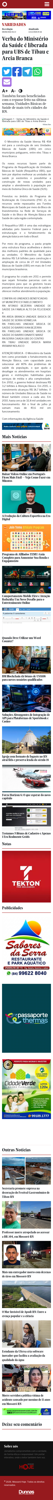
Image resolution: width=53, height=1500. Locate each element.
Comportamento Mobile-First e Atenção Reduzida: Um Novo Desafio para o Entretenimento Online (26, 599)
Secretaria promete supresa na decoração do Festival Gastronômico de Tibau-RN (26, 1192)
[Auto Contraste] (20, 90)
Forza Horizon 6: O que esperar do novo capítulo (26, 796)
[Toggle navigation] (47, 4)
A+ (5, 90)
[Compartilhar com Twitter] (7, 71)
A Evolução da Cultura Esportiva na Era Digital (26, 517)
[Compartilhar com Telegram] (27, 71)
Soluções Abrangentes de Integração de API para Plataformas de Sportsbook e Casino (26, 718)
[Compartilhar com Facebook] (17, 71)
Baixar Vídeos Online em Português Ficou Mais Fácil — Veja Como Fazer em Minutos (26, 477)
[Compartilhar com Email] (7, 82)
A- (13, 90)
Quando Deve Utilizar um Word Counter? (21, 639)
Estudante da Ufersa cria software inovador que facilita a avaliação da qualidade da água (23, 1356)
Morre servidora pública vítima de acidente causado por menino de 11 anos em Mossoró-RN (26, 1400)
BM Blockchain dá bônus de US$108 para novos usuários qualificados (24, 678)
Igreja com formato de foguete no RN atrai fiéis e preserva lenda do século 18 (25, 758)
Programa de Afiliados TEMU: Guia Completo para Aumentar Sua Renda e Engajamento (25, 557)
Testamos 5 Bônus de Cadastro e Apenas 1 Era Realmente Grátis (26, 835)
